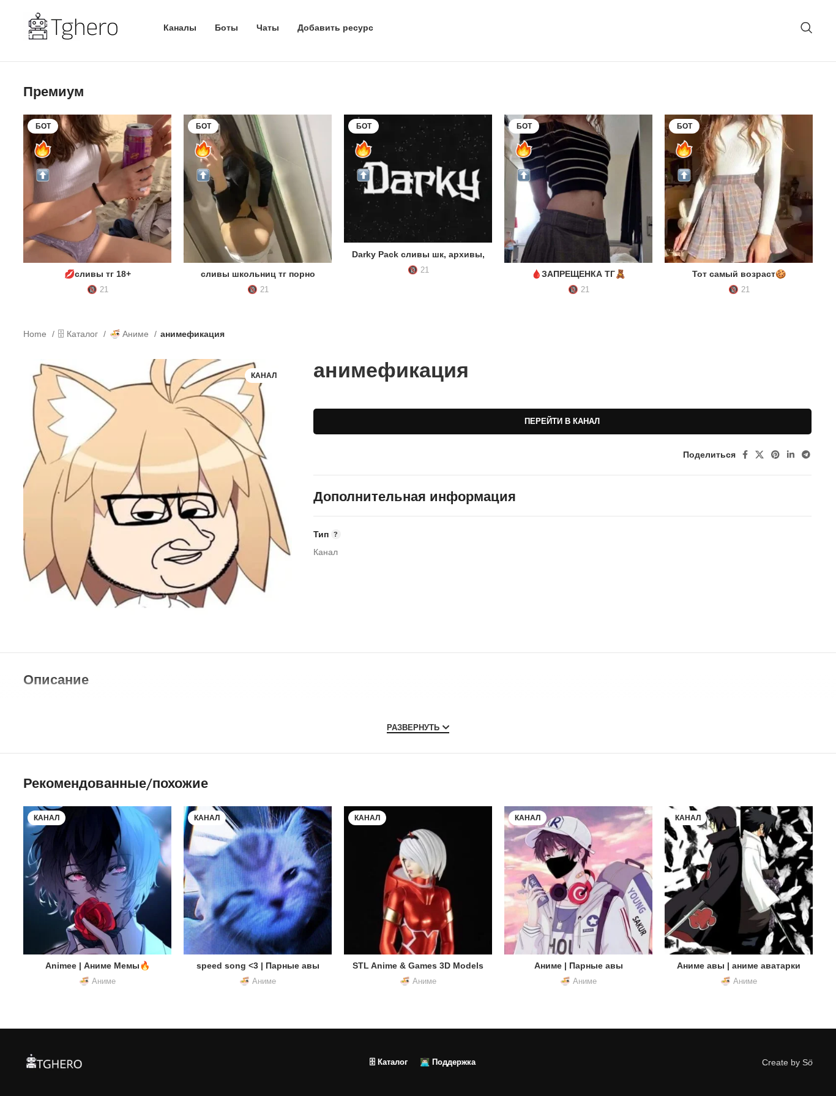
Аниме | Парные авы (578, 965)
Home (36, 334)
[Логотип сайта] (78, 27)
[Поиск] (806, 27)
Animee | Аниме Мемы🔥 (97, 965)
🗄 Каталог (79, 334)
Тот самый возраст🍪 (739, 274)
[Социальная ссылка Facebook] (745, 455)
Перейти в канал (562, 421)
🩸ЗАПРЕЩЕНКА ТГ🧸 (578, 274)
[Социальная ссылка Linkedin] (790, 455)
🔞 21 (97, 289)
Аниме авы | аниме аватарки (739, 965)
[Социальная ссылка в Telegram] (806, 455)
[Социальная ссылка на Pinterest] (775, 455)
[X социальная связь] (759, 455)
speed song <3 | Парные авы (257, 965)
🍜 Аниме (130, 334)
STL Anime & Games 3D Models (418, 965)
